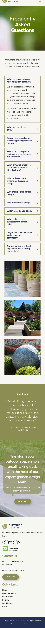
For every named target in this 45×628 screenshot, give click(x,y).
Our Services (7, 597)
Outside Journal (8, 603)
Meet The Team (9, 593)
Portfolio (5, 600)
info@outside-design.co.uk (13, 570)
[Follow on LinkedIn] (13, 542)
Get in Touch (23, 501)
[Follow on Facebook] (4, 542)
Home (4, 590)
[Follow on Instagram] (9, 542)
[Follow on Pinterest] (18, 542)
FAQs (4, 606)
